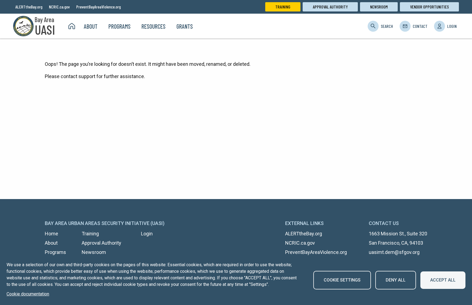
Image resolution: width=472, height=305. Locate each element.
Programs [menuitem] (119, 26)
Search (387, 26)
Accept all (443, 280)
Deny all (396, 280)
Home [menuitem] (71, 26)
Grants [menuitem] (184, 26)
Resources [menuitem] (153, 26)
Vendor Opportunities (429, 6)
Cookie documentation (28, 294)
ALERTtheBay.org (28, 6)
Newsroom (379, 6)
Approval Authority (330, 6)
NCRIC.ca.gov (59, 6)
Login (452, 26)
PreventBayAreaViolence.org (98, 6)
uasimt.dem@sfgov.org (394, 252)
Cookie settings (342, 280)
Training (282, 6)
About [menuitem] (91, 26)
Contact (420, 26)
